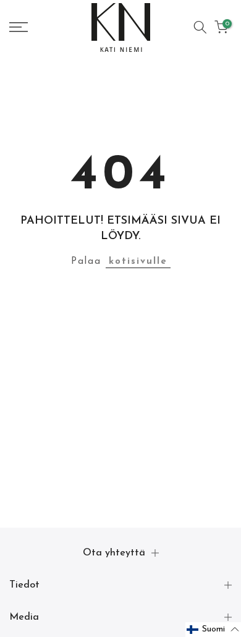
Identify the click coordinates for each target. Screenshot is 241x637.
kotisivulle (138, 261)
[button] (213, 629)
